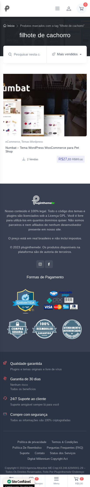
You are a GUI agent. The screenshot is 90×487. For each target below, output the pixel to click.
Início (10, 25)
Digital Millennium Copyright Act (48, 458)
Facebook (49, 264)
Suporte (24, 453)
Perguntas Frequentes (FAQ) (65, 447)
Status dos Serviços (63, 453)
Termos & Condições (65, 442)
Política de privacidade (31, 442)
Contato (40, 453)
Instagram (40, 264)
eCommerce (12, 141)
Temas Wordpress (32, 141)
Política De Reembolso (27, 447)
